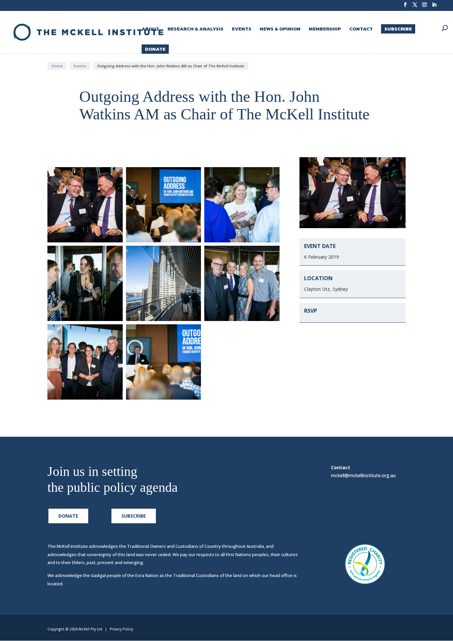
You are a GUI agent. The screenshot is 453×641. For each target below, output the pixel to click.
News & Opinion (280, 29)
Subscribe (398, 28)
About (150, 29)
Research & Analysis (195, 29)
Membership (325, 29)
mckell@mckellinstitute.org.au (363, 475)
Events (241, 29)
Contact (361, 29)
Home (57, 65)
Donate (155, 49)
